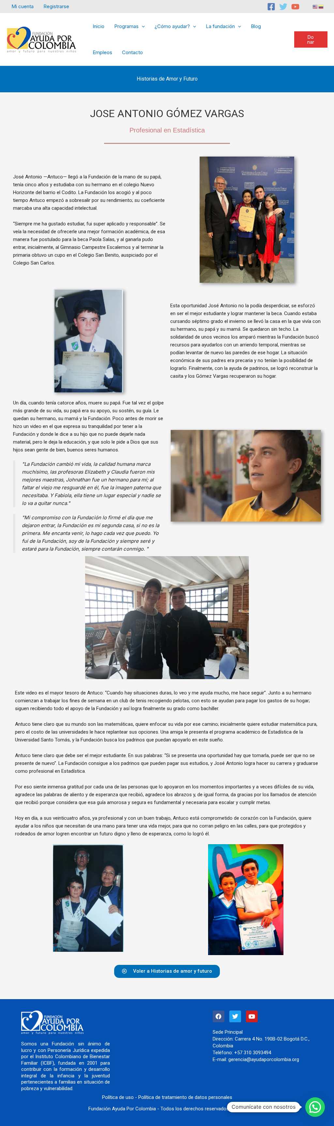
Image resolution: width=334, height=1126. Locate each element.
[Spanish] (321, 6)
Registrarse (56, 6)
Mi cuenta (22, 6)
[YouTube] (295, 7)
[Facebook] (271, 7)
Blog (256, 26)
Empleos (102, 52)
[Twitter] (283, 7)
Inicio (98, 26)
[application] (142, 26)
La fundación (220, 26)
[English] (315, 6)
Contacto (132, 52)
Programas (126, 26)
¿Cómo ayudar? (172, 26)
